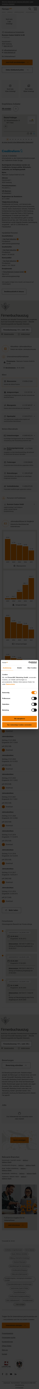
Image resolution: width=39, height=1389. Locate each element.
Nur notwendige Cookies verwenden (19, 725)
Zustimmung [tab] (7, 668)
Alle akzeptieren (19, 718)
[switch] (34, 698)
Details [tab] (19, 668)
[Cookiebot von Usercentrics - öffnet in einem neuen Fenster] (28, 662)
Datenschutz (10, 684)
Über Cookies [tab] (32, 668)
